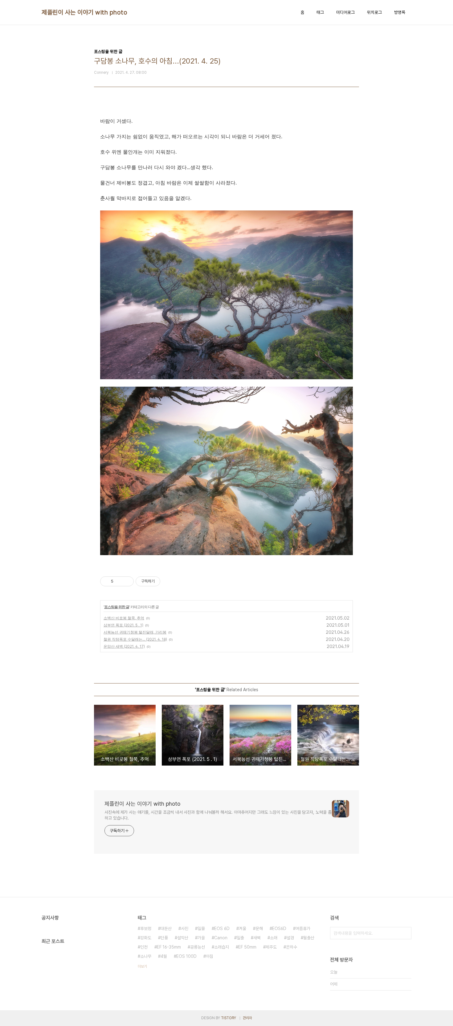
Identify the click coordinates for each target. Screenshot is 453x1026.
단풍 (164, 937)
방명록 (399, 12)
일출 (240, 937)
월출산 (308, 937)
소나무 (145, 956)
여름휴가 (303, 928)
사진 (184, 928)
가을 (201, 937)
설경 (290, 937)
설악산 (182, 937)
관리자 (247, 1018)
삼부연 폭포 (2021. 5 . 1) (123, 625)
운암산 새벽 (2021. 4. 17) (124, 646)
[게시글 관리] (127, 581)
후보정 (145, 928)
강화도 (145, 937)
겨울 (242, 928)
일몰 (201, 928)
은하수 (291, 947)
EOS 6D (222, 928)
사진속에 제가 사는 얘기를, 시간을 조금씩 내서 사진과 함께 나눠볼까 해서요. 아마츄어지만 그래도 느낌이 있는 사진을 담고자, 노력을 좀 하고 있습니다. (217, 815)
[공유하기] (119, 581)
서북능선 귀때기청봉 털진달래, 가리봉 (135, 632)
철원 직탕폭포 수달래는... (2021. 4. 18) (135, 639)
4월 (164, 956)
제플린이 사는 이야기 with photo (84, 12)
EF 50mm (247, 947)
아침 (209, 956)
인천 (144, 947)
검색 (405, 933)
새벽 (257, 937)
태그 (320, 12)
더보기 (142, 966)
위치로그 (374, 12)
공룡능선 (197, 947)
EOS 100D (186, 956)
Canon (220, 937)
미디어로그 (345, 12)
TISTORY (228, 1018)
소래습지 (221, 947)
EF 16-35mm (169, 947)
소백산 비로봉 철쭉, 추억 (124, 618)
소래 (273, 937)
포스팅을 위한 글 (116, 606)
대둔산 (166, 928)
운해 (259, 928)
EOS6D (279, 928)
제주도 (271, 947)
